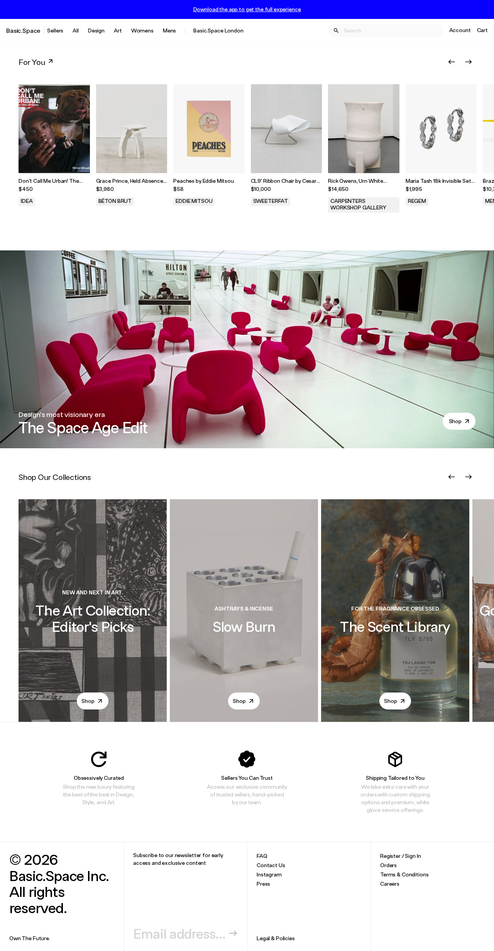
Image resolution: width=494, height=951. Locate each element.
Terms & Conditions (404, 874)
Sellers (55, 30)
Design (96, 30)
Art (118, 30)
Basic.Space (23, 30)
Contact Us (271, 865)
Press (263, 883)
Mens (169, 30)
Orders (388, 865)
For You (32, 61)
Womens (142, 30)
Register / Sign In (400, 855)
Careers (389, 883)
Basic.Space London (218, 30)
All (76, 30)
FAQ (262, 855)
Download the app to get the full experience (247, 9)
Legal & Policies (276, 938)
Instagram (269, 874)
